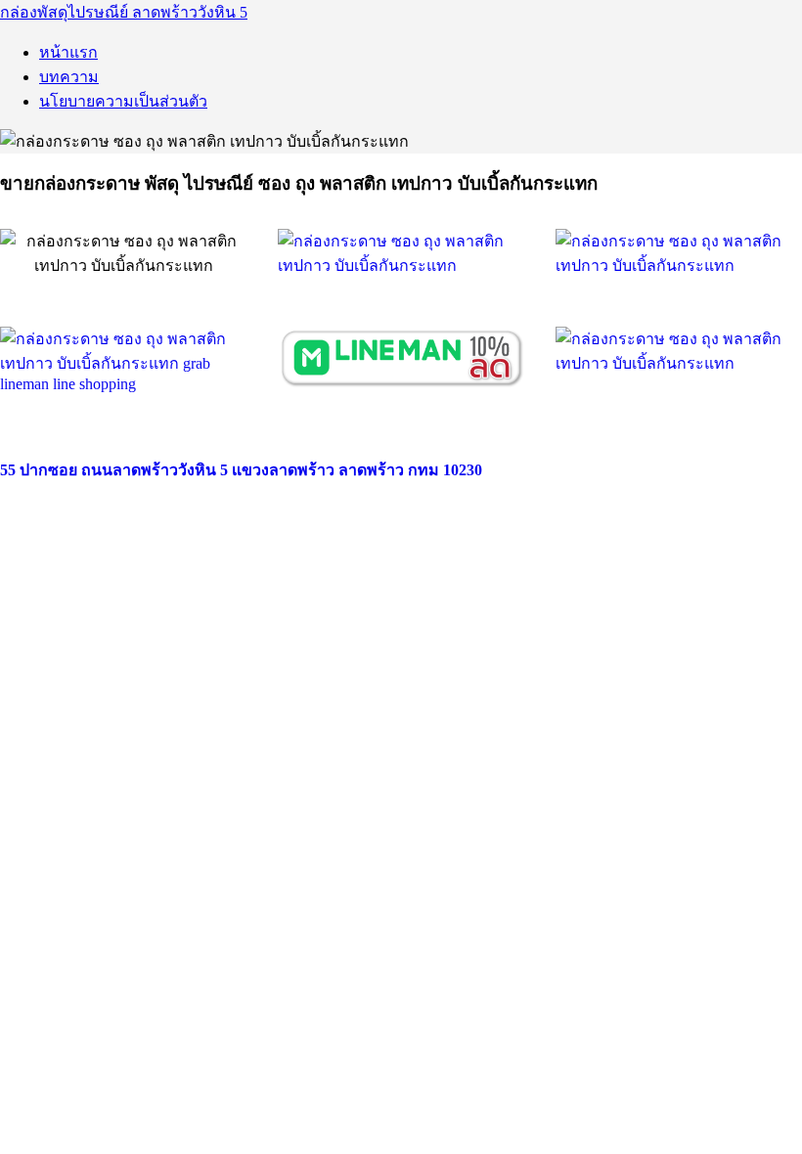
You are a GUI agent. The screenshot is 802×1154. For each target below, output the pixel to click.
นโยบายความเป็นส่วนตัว (123, 101)
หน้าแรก (68, 52)
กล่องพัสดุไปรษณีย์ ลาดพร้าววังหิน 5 (123, 12)
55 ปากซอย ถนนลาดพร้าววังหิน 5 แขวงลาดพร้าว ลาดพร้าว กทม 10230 (241, 470)
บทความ (69, 76)
